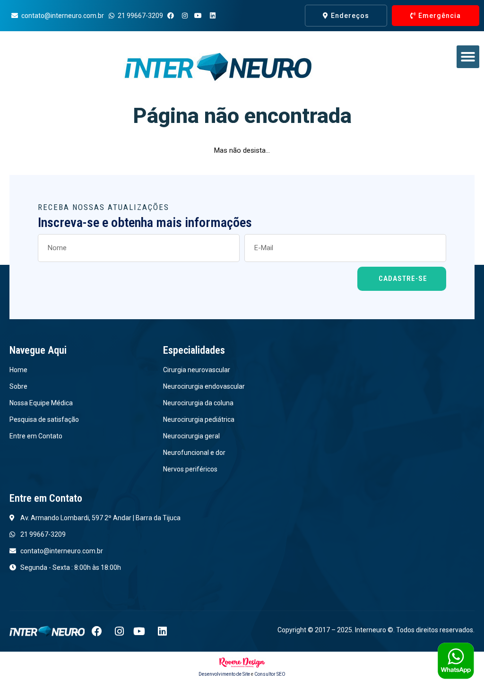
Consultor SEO (269, 674)
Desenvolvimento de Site (224, 674)
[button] (468, 56)
